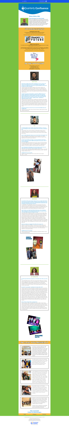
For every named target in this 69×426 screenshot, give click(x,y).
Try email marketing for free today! (34, 424)
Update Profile (30, 419)
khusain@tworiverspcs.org (34, 420)
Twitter (25, 414)
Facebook (44, 414)
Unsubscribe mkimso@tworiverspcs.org (34, 418)
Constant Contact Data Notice (36, 419)
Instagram (34, 414)
